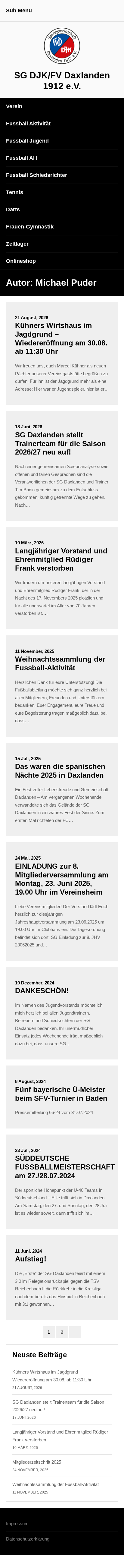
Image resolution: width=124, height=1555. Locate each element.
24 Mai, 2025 (28, 858)
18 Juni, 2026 (28, 426)
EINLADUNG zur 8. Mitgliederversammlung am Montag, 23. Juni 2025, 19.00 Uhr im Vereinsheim (61, 879)
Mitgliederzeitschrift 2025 (36, 1462)
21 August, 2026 (31, 317)
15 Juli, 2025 (28, 758)
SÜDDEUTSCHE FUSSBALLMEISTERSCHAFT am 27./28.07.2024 (65, 1167)
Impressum (17, 1523)
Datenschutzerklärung (27, 1538)
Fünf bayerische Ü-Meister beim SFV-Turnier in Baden (61, 1093)
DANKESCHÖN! (42, 991)
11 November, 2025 (34, 651)
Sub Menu (19, 11)
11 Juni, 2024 (28, 1251)
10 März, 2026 (29, 542)
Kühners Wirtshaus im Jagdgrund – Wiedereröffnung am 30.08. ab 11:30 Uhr (61, 338)
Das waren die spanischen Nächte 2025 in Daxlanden (60, 770)
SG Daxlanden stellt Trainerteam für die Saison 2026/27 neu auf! (60, 443)
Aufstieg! (30, 1259)
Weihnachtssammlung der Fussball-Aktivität (60, 663)
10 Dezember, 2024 (34, 982)
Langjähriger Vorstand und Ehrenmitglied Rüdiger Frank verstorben (61, 559)
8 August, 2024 (30, 1081)
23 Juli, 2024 (28, 1150)
